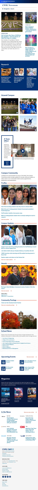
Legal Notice (4, 454)
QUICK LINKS (4, 466)
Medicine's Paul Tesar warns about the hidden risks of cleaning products (31, 430)
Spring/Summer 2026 (5, 403)
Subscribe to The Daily (5, 470)
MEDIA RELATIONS (6, 459)
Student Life (27, 24)
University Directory (5, 485)
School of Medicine (7, 347)
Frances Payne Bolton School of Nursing (11, 341)
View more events (30, 356)
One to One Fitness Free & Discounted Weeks (30, 361)
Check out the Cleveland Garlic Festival (11, 302)
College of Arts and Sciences (8, 339)
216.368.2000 (4, 453)
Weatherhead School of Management (10, 348)
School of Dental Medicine (8, 344)
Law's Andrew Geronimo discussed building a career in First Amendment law (12, 430)
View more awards (5, 290)
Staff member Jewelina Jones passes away (11, 213)
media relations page (11, 460)
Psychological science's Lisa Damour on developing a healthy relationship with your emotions (12, 420)
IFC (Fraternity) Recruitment (9, 368)
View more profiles (5, 219)
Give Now (3, 483)
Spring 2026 (17, 400)
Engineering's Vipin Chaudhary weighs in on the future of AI (31, 439)
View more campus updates (7, 259)
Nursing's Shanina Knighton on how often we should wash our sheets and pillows (12, 440)
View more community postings (7, 305)
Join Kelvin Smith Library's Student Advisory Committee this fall (17, 250)
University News (4, 33)
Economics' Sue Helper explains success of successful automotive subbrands (31, 420)
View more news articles (29, 412)
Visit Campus (4, 484)
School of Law (5, 345)
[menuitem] (19, 468)
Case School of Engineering (8, 338)
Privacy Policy (9, 454)
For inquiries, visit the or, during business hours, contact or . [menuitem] (10, 462)
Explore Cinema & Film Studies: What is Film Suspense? (29, 368)
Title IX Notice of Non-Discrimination (7, 456)
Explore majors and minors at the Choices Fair (12, 257)
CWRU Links (4, 480)
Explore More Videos (7, 163)
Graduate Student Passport (10, 361)
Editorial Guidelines (5, 469)
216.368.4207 (11, 462)
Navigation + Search (8, 9)
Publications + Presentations (7, 296)
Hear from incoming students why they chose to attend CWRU (17, 206)
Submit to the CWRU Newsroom (7, 471)
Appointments (4, 294)
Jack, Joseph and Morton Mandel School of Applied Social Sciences (16, 343)
